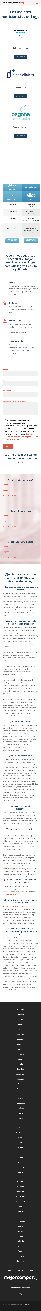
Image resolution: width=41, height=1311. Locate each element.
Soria (21, 1216)
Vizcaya (21, 1251)
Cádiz (20, 1059)
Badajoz (20, 1039)
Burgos (20, 1049)
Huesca (20, 1118)
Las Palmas (20, 1133)
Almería (20, 1024)
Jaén (20, 1123)
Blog (20, 1294)
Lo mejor (6, 484)
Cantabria (20, 1064)
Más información (9, 495)
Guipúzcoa (21, 1108)
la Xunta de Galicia (9, 894)
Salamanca (20, 1201)
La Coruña (20, 1128)
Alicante (20, 1015)
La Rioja (20, 1138)
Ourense (20, 1187)
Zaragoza (20, 1261)
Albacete (20, 1010)
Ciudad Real (20, 1074)
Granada (20, 1089)
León (20, 1143)
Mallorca (20, 1167)
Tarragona (20, 1221)
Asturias (20, 1034)
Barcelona (20, 1044)
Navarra (20, 1182)
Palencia (20, 1192)
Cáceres (21, 1054)
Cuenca (20, 1084)
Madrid (20, 1158)
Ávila (20, 1029)
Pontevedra (20, 1196)
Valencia (20, 1241)
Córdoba (20, 1079)
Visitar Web (12, 240)
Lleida (20, 1148)
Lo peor (6, 490)
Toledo (20, 1236)
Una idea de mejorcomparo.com (20, 1270)
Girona (20, 1098)
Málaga (20, 1162)
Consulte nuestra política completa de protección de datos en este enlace (21, 436)
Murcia (20, 1172)
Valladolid (20, 1246)
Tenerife (20, 1226)
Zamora (20, 1256)
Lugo (20, 1153)
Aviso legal (26, 1305)
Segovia (21, 1206)
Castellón (20, 1069)
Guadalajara (20, 1103)
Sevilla (20, 1211)
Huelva (20, 1113)
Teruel (20, 1231)
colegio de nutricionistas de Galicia (17, 906)
